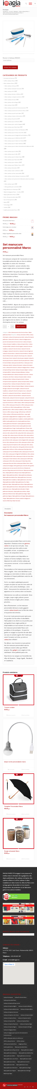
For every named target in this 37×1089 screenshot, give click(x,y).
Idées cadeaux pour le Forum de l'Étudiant (15, 130)
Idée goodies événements (25, 447)
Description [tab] (8, 508)
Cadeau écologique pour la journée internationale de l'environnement (16, 1034)
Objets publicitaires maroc (22, 1064)
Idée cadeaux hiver (14, 447)
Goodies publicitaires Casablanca (16, 419)
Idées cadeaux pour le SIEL (11, 154)
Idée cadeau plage (11, 437)
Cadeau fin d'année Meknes (21, 353)
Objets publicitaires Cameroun (24, 477)
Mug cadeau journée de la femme (15, 470)
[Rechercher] (25, 3)
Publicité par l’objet (11, 500)
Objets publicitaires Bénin (12, 475)
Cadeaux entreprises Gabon (20, 377)
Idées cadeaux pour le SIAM (11, 151)
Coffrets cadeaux (7, 414)
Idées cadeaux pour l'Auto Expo (12, 127)
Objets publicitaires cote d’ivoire (24, 479)
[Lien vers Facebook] (30, 1086)
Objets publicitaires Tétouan (12, 498)
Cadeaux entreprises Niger (26, 1024)
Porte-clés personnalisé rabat (11, 197)
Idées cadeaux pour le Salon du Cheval (14, 140)
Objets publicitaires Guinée (23, 1061)
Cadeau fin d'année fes (13, 351)
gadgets (15, 650)
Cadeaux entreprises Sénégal (25, 1027)
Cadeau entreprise (27, 341)
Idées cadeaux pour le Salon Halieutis (14, 143)
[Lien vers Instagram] (27, 1086)
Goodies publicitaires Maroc (24, 421)
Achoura (19, 334)
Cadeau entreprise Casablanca (10, 344)
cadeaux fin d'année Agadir (13, 388)
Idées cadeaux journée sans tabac (13, 113)
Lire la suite (11, 769)
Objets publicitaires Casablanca (10, 479)
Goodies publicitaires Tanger (9, 428)
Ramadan (18, 500)
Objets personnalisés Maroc (21, 1047)
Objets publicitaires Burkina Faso (10, 477)
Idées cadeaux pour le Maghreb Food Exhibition (16, 135)
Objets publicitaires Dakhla (9, 482)
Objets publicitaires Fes (20, 482)
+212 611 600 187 (16, 956)
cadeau (6, 639)
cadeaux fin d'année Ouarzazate (17, 398)
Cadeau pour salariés (7, 365)
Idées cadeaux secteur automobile (13, 173)
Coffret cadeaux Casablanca (17, 409)
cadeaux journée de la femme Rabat (14, 400)
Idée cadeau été (11, 433)
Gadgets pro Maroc (22, 416)
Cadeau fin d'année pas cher (20, 355)
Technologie (7, 204)
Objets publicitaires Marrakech (19, 489)
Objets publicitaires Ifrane (12, 486)
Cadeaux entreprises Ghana (10, 1018)
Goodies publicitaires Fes (12, 421)
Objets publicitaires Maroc (10, 194)
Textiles (5, 207)
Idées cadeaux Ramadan (11, 168)
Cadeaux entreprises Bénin (26, 1009)
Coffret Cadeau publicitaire (16, 407)
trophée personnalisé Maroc (10, 210)
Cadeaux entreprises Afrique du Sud (12, 1003)
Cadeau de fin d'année (13, 339)
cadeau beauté (13, 610)
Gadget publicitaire (13, 416)
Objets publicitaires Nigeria (10, 1070)
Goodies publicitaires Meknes (24, 423)
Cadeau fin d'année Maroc (9, 353)
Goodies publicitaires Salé (25, 426)
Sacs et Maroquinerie (9, 199)
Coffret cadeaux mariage (12, 412)
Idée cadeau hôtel (19, 433)
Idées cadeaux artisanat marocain (13, 88)
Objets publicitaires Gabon (26, 1058)
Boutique (5, 9)
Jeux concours (10, 468)
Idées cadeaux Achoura (10, 86)
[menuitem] (25, 3)
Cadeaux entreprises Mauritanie (18, 384)
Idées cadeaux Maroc (9, 83)
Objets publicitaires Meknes (20, 491)
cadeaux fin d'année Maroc (15, 393)
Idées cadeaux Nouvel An (11, 119)
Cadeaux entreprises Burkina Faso (11, 1009)
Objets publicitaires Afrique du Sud (14, 472)
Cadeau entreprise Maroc (23, 344)
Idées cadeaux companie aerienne (13, 97)
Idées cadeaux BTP (9, 91)
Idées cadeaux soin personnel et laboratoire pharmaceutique (19, 179)
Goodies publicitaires (8, 1047)
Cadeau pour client (28, 362)
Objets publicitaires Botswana (25, 475)
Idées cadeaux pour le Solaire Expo (13, 157)
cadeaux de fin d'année (11, 367)
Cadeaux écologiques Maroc (23, 367)
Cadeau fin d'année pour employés (20, 358)
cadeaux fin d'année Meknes (14, 395)
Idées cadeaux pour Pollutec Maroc (13, 165)
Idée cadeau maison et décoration (16, 435)
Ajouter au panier (21, 326)
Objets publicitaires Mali (24, 486)
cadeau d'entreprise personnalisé (16, 337)
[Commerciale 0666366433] (4, 1085)
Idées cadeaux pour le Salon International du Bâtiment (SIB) (19, 146)
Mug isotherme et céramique (11, 189)
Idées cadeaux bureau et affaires (13, 94)
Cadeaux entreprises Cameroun (21, 374)
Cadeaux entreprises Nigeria (17, 386)
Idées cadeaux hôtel (9, 105)
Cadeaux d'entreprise (17, 365)
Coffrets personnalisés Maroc (17, 414)
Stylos (5, 202)
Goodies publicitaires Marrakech (10, 423)
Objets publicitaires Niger (21, 493)
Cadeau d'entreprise (8, 997)
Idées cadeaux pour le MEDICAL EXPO (14, 138)
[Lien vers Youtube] (33, 1086)
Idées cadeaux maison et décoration (13, 116)
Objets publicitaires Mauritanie (11, 1067)
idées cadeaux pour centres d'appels (13, 124)
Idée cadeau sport (22, 444)
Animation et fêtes (25, 334)
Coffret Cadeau (17, 402)
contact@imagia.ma (13, 960)
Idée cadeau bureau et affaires (15, 430)
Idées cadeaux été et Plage (11, 102)
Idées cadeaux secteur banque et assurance (15, 176)
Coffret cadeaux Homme (9, 1041)
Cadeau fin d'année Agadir (17, 346)
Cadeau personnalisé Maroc (17, 362)
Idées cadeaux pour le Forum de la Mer (14, 132)
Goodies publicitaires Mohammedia (11, 426)
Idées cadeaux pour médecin (12, 162)
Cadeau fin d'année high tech (26, 351)
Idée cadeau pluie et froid (22, 437)
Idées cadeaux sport (9, 184)
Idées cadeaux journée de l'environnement (15, 108)
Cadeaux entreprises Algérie (21, 370)
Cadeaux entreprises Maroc (23, 1021)
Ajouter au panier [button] (12, 715)
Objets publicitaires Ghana (18, 484)
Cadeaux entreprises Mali (23, 381)
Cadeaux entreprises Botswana (18, 372)
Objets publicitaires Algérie (27, 1050)
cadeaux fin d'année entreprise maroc (17, 391)
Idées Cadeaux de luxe (10, 99)
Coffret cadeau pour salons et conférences (13, 1038)
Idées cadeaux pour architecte (12, 121)
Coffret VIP (28, 412)
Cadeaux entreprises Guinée (18, 379)
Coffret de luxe (22, 412)
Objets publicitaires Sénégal (18, 496)
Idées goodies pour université (12, 186)
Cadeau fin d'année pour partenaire (21, 360)
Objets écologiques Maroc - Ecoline (12, 192)
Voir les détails (26, 715)
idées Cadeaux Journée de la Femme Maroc (15, 110)
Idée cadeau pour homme (13, 442)
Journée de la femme (19, 468)
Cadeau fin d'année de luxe (14, 348)
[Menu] (29, 3)
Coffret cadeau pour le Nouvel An (13, 405)
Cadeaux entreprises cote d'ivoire (11, 1015)
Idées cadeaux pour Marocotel (12, 159)
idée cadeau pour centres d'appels (18, 440)
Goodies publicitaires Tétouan (23, 428)
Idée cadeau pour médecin (25, 442)
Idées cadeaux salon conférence (12, 170)
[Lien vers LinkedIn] (24, 1086)
